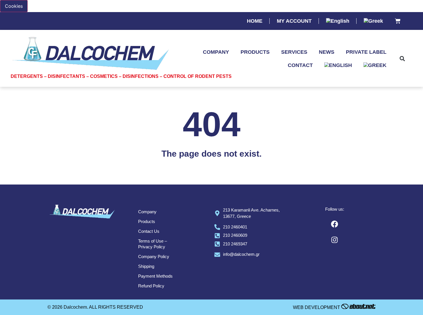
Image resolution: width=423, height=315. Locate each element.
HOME (254, 21)
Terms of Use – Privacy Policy (152, 244)
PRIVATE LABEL (366, 52)
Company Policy (153, 256)
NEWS (326, 52)
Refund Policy (151, 285)
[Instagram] (334, 240)
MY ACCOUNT (294, 21)
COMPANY (216, 52)
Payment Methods (155, 276)
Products (146, 221)
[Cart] (397, 21)
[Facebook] (334, 224)
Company (147, 211)
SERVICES (294, 52)
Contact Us (148, 231)
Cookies (14, 6)
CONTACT (300, 65)
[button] (402, 59)
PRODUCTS (255, 52)
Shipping (146, 266)
